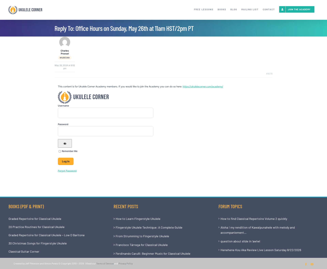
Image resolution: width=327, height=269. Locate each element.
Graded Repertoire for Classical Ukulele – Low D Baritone (47, 235)
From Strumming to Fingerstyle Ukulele (142, 236)
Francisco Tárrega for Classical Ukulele (142, 245)
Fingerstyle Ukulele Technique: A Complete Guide (149, 227)
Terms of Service (105, 263)
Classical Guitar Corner (24, 251)
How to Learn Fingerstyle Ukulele (138, 219)
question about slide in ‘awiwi (240, 241)
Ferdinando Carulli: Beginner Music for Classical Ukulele (153, 253)
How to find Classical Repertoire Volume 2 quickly (254, 219)
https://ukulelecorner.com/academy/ (203, 86)
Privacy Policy (126, 263)
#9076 (269, 73)
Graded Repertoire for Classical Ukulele (35, 219)
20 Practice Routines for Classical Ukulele (37, 227)
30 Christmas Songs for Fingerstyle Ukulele (38, 243)
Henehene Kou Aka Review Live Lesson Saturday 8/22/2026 (261, 250)
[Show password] (65, 143)
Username (63, 105)
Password (63, 124)
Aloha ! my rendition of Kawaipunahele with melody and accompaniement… (258, 229)
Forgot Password (67, 170)
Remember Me (69, 151)
